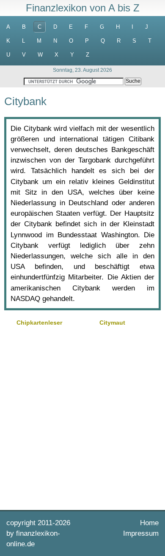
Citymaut (112, 322)
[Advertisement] (82, 417)
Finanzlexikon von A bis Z (83, 8)
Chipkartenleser (39, 322)
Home (149, 523)
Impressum (141, 533)
